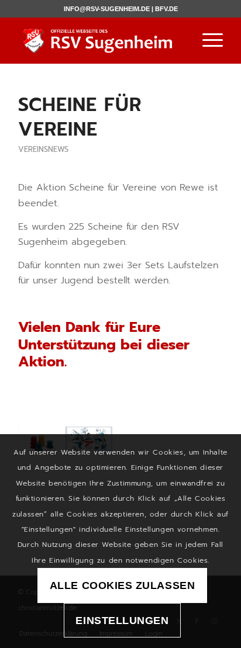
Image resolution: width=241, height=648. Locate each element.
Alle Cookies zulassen (122, 585)
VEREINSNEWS (43, 149)
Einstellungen (121, 620)
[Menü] (207, 40)
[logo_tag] (100, 40)
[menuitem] (207, 40)
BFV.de (166, 8)
